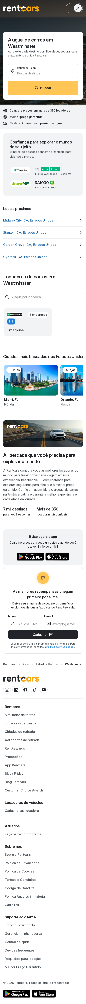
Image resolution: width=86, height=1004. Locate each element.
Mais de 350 (47, 509)
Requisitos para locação (23, 959)
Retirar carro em (26, 67)
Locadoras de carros (20, 723)
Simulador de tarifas (20, 715)
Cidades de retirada (20, 732)
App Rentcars (15, 765)
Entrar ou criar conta (20, 925)
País (26, 664)
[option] (43, 220)
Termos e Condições (20, 880)
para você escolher (16, 514)
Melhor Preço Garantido (23, 967)
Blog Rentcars (15, 782)
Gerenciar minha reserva (23, 934)
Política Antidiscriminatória (25, 896)
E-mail (48, 616)
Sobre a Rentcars (18, 855)
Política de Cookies (19, 871)
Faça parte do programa (23, 834)
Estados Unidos (47, 664)
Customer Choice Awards (24, 790)
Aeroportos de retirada (22, 740)
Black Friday (14, 774)
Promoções (13, 757)
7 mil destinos (15, 509)
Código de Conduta (19, 888)
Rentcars (9, 664)
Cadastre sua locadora (22, 811)
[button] (21, 170)
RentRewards (15, 748)
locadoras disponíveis (52, 514)
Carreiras (12, 905)
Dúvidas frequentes (19, 950)
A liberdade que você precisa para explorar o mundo (39, 458)
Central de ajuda (17, 942)
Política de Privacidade (60, 646)
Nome (12, 616)
